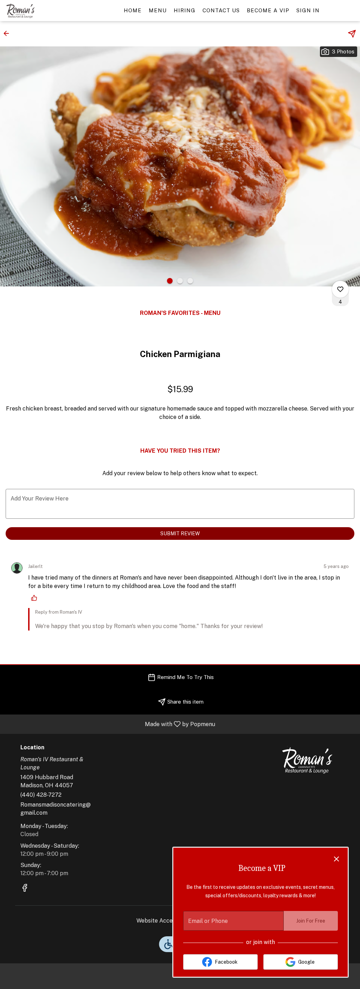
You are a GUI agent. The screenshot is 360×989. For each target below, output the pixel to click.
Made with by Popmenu (110, 724)
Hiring (184, 10)
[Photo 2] (180, 281)
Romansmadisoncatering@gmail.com (55, 808)
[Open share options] (352, 34)
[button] (8, 33)
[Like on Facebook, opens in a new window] (24, 889)
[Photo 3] (190, 281)
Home (133, 10)
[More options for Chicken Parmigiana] (340, 289)
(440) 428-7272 (41, 794)
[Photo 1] (170, 281)
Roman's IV (307, 760)
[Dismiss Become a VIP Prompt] (336, 859)
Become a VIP (268, 10)
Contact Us (221, 10)
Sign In (308, 10)
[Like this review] (36, 597)
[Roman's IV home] (37, 10)
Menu (158, 10)
